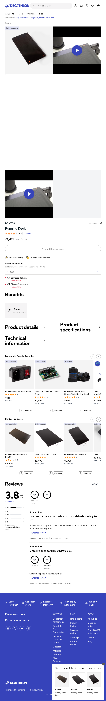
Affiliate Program (57, 652)
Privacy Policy (36, 690)
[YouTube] (22, 628)
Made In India (92, 624)
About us (92, 618)
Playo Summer (57, 659)
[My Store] (81, 6)
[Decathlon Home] (17, 5)
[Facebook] (8, 628)
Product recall (74, 643)
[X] (15, 628)
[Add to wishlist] (21, 410)
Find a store (76, 618)
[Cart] (98, 6)
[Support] (86, 6)
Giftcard (57, 646)
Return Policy (73, 624)
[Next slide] (98, 356)
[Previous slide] (92, 356)
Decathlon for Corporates (58, 629)
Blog (90, 641)
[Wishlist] (92, 6)
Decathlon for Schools (59, 620)
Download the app (17, 614)
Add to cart (28, 410)
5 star (94, 484)
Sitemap (74, 637)
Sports (8, 23)
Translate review (37, 532)
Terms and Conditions (15, 690)
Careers (92, 637)
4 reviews (27, 234)
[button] (10, 13)
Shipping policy (74, 632)
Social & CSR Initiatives (94, 632)
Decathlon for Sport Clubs (58, 639)
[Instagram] (28, 628)
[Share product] (100, 223)
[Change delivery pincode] (97, 271)
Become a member (17, 620)
